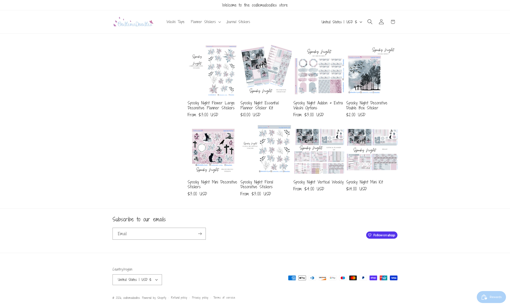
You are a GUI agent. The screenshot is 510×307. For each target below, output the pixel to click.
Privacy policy (200, 297)
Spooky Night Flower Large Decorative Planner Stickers (211, 105)
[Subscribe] (200, 234)
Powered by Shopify (154, 297)
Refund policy (179, 297)
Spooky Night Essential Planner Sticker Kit (259, 105)
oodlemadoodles (131, 297)
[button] (205, 22)
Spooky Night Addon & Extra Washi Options (318, 105)
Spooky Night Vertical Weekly (318, 181)
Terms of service (224, 297)
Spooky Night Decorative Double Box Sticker (366, 105)
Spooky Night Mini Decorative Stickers (212, 184)
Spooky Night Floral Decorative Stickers (256, 184)
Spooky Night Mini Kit (364, 181)
